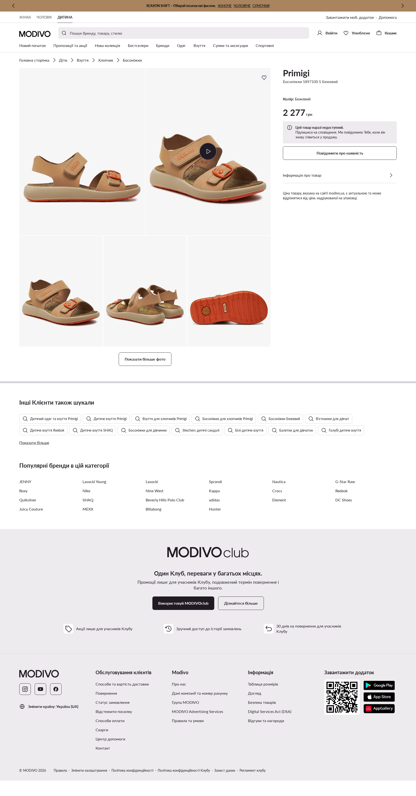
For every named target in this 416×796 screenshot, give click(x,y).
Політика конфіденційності (132, 770)
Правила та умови (188, 720)
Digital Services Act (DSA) (269, 711)
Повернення (106, 693)
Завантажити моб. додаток (350, 17)
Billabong (153, 509)
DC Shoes (343, 500)
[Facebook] (56, 689)
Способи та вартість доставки (122, 684)
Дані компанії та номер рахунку (200, 693)
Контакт (103, 748)
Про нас (179, 684)
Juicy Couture (31, 509)
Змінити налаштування (89, 770)
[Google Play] (379, 685)
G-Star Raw (345, 481)
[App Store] (379, 697)
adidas (214, 500)
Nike (86, 490)
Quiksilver (27, 500)
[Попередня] (13, 6)
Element (279, 500)
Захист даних (224, 770)
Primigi (296, 73)
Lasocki (152, 481)
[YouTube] (40, 689)
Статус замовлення (113, 702)
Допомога (388, 17)
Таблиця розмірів (263, 684)
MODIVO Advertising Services (197, 711)
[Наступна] (402, 6)
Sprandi (215, 481)
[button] (82, 151)
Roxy (23, 490)
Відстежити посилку (114, 711)
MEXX (88, 509)
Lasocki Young (94, 481)
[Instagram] (25, 689)
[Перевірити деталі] (391, 175)
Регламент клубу (253, 770)
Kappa (214, 490)
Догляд (254, 693)
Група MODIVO (185, 702)
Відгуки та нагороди (266, 720)
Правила (60, 770)
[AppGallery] (379, 708)
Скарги (102, 729)
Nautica (279, 481)
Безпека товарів (262, 702)
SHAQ (88, 500)
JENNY (25, 481)
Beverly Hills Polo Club (165, 500)
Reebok (341, 490)
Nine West (154, 490)
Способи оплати (110, 720)
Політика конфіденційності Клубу (184, 770)
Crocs (277, 490)
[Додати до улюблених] (264, 77)
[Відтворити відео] (208, 151)
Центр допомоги (110, 739)
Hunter (215, 509)
